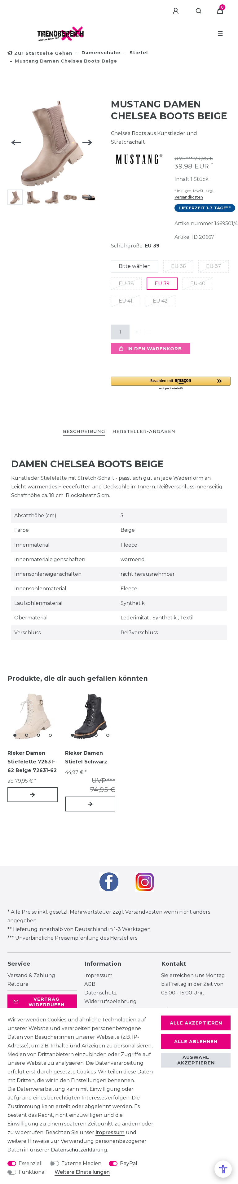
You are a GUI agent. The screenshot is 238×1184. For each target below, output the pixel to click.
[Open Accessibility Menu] (223, 1169)
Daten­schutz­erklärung (79, 1150)
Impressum (98, 975)
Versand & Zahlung (31, 975)
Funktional (32, 1172)
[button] (171, 384)
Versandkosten (188, 197)
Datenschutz (100, 993)
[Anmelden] (176, 11)
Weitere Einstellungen (82, 1172)
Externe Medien (81, 1163)
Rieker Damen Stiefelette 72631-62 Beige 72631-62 (32, 761)
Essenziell (31, 1163)
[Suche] (198, 11)
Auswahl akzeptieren (196, 1060)
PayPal (128, 1163)
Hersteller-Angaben (143, 431)
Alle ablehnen (196, 1041)
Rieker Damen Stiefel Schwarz (86, 757)
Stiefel (138, 52)
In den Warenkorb (154, 349)
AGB (89, 984)
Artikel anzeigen (32, 794)
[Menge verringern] (148, 332)
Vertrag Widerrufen (46, 1001)
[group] (32, 716)
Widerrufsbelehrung (110, 1001)
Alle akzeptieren (196, 1023)
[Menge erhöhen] (137, 332)
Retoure (18, 984)
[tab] (84, 431)
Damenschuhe (100, 52)
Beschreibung (84, 431)
